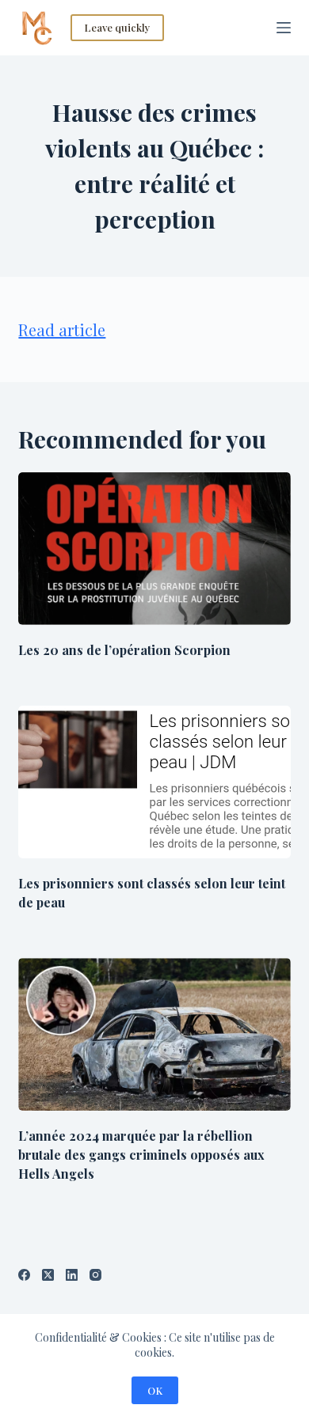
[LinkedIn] (72, 1275)
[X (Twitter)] (48, 1275)
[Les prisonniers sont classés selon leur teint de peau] (154, 782)
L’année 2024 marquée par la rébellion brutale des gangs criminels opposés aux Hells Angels (141, 1154)
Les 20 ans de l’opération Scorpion (124, 650)
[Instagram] (95, 1275)
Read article (61, 329)
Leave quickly (117, 27)
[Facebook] (24, 1275)
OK (154, 1390)
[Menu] (284, 28)
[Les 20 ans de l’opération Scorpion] (154, 548)
